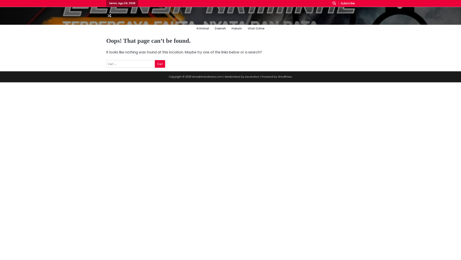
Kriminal (203, 28)
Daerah (220, 28)
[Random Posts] (109, 16)
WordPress (285, 77)
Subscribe (348, 3)
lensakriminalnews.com (207, 77)
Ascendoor (252, 77)
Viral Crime (256, 28)
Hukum (237, 28)
